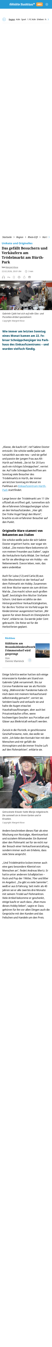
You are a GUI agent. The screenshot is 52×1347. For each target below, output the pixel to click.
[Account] (47, 4)
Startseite (7, 237)
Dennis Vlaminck (14, 661)
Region (19, 237)
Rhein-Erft (33, 237)
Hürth (45, 237)
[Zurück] (4, 19)
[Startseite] (22, 4)
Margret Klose (12, 267)
